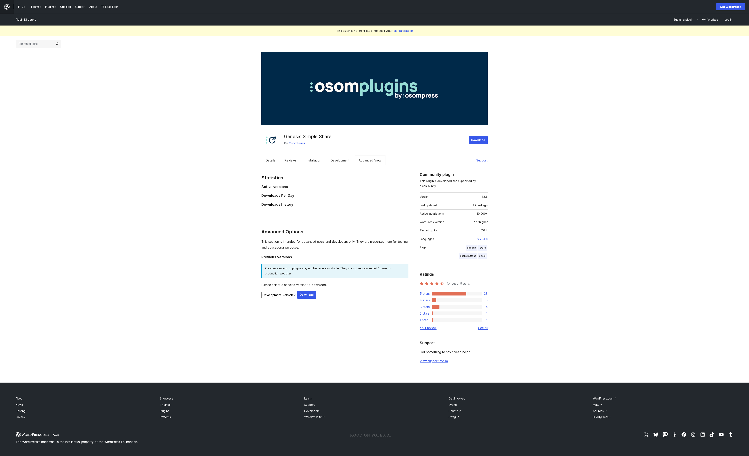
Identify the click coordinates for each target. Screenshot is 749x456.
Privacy (20, 417)
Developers (311, 411)
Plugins (164, 411)
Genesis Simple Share (307, 136)
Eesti (56, 435)
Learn (307, 398)
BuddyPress (602, 417)
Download (478, 140)
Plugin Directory (26, 19)
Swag (454, 417)
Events (453, 404)
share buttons (468, 255)
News (19, 404)
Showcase (166, 398)
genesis (471, 247)
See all (483, 328)
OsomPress (297, 143)
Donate (455, 411)
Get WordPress (730, 6)
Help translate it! (402, 30)
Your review (428, 328)
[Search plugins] (57, 44)
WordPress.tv (314, 417)
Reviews (290, 160)
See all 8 (482, 239)
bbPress (600, 411)
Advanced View (370, 160)
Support (482, 160)
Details (270, 160)
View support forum (434, 361)
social (482, 255)
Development (340, 160)
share (482, 247)
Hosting (21, 411)
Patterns (165, 417)
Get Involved (457, 398)
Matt (597, 404)
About (19, 398)
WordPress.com (605, 398)
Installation (313, 160)
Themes (165, 404)
